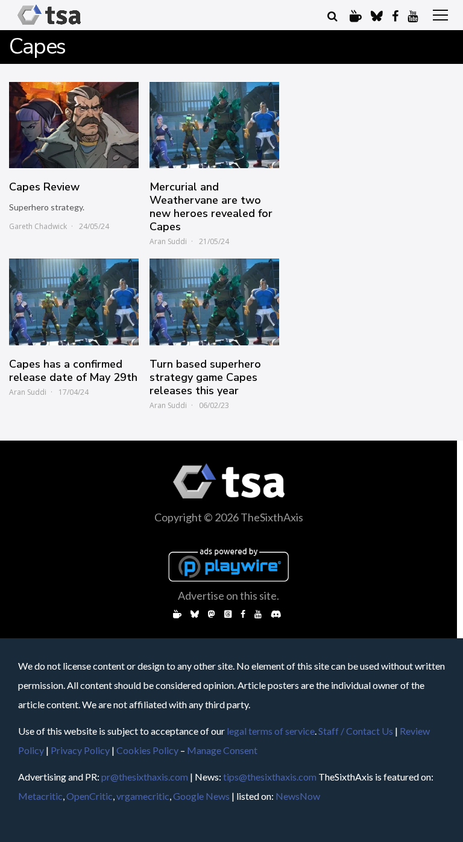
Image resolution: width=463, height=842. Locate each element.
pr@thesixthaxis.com (144, 776)
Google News (201, 796)
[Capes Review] (74, 125)
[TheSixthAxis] (49, 25)
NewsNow (298, 796)
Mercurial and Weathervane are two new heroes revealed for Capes (211, 207)
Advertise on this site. (228, 595)
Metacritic (40, 796)
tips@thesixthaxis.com (270, 776)
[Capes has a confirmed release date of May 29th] (74, 302)
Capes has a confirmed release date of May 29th (73, 371)
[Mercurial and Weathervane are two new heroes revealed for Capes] (214, 125)
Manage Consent (222, 750)
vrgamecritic (142, 796)
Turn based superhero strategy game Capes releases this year (205, 377)
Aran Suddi (168, 241)
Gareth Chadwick (38, 226)
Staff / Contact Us (355, 731)
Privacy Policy (80, 750)
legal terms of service (271, 731)
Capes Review (44, 187)
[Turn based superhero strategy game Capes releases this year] (214, 302)
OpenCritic (89, 796)
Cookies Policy (147, 750)
